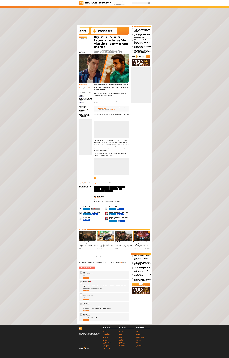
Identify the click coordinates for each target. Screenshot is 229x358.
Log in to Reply (86, 290)
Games (120, 337)
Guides (108, 2)
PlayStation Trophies (140, 337)
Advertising (105, 332)
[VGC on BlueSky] (146, 7)
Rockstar (109, 142)
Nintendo (96, 3)
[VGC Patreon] (142, 7)
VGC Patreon (106, 343)
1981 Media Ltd (83, 331)
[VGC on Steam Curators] (150, 7)
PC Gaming (101, 3)
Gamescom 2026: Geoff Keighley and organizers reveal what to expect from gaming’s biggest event (142, 51)
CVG (137, 331)
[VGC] (81, 3)
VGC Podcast (106, 345)
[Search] (149, 3)
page (121, 262)
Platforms (121, 340)
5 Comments (84, 84)
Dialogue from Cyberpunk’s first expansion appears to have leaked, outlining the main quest (140, 243)
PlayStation (87, 3)
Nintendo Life (138, 336)
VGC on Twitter (106, 346)
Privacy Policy (106, 337)
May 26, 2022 (113, 109)
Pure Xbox (138, 339)
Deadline (102, 93)
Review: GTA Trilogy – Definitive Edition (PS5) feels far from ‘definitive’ (85, 94)
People (120, 336)
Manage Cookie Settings (108, 329)
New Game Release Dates (119, 4)
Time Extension (139, 345)
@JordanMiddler (97, 199)
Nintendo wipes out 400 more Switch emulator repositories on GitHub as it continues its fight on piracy (105, 243)
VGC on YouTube (106, 348)
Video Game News (83, 37)
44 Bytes (86, 348)
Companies (121, 339)
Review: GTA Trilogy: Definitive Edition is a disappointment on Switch (85, 99)
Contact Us (105, 336)
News (87, 2)
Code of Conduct (106, 334)
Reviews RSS (122, 345)
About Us (105, 331)
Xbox (92, 3)
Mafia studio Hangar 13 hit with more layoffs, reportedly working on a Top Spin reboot (87, 243)
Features (101, 2)
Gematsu (137, 332)
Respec (137, 343)
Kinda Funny (138, 334)
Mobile (105, 3)
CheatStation (138, 329)
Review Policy (106, 339)
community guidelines (106, 256)
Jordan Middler (82, 52)
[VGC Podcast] (143, 7)
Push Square (138, 340)
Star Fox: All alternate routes (120, 3)
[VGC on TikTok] (149, 7)
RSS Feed (105, 340)
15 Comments (147, 248)
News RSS (121, 342)
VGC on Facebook (106, 342)
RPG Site (137, 342)
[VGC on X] (145, 7)
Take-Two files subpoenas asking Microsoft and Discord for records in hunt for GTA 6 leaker (142, 36)
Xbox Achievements (140, 346)
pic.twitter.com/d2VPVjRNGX (102, 108)
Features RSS (122, 343)
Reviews (94, 2)
